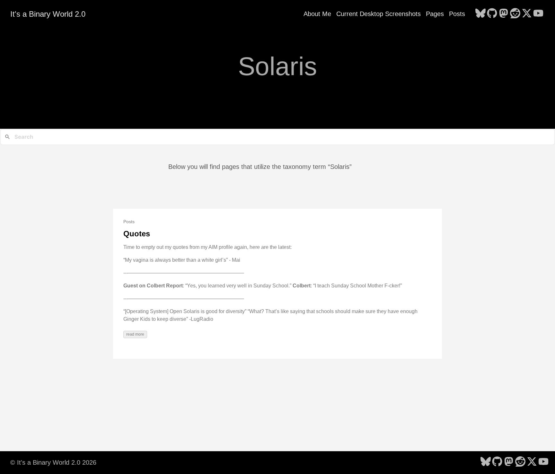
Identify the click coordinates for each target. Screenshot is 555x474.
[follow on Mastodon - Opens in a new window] (503, 14)
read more (135, 334)
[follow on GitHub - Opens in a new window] (492, 14)
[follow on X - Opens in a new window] (527, 14)
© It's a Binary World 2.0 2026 (53, 462)
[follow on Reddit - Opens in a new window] (515, 14)
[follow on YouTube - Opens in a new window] (538, 14)
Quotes (136, 233)
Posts (457, 13)
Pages (435, 13)
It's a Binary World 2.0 (47, 14)
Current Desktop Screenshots (378, 13)
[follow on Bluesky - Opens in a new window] (480, 14)
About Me (317, 13)
